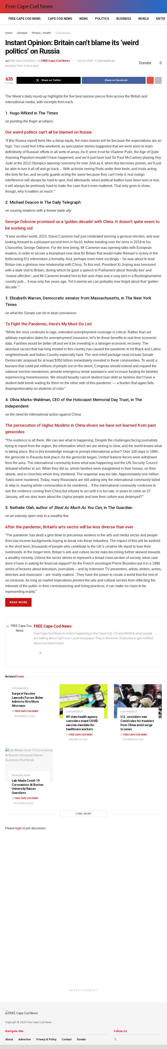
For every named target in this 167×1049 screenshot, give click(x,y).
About (9, 1039)
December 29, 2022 (133, 739)
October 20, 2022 (23, 803)
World (143, 18)
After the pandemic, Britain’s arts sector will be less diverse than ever (69, 527)
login (18, 828)
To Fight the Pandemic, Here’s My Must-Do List (48, 324)
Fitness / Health (41, 33)
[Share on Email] (150, 80)
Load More (83, 813)
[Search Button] (160, 6)
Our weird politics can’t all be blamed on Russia (48, 132)
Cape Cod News (60, 18)
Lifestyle (22, 33)
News (83, 18)
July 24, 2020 (85, 60)
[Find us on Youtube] (121, 1039)
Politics (102, 18)
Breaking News (21, 775)
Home (8, 33)
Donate (81, 1039)
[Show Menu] (152, 6)
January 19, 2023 (77, 739)
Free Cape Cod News (29, 6)
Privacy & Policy (46, 1039)
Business (123, 18)
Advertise (24, 1039)
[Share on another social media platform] (158, 80)
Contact (67, 1039)
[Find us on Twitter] (115, 1039)
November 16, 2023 (24, 716)
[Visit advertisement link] (83, 909)
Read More (18, 602)
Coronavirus (62, 33)
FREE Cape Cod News (24, 18)
